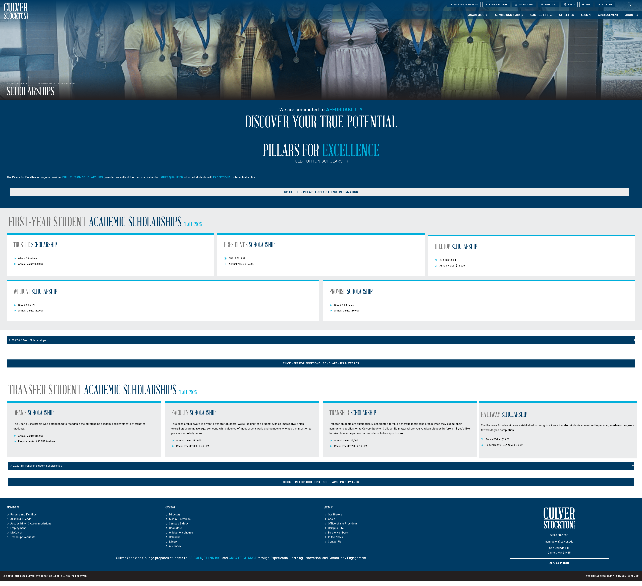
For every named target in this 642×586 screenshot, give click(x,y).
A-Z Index (175, 546)
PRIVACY (621, 576)
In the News (335, 537)
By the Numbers (338, 532)
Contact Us (335, 541)
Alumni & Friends (20, 519)
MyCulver (16, 532)
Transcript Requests (23, 537)
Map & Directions (180, 519)
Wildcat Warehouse (181, 532)
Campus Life (539, 15)
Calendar (174, 537)
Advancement (608, 15)
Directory (175, 514)
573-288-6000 (559, 535)
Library (173, 541)
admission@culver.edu (559, 541)
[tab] (321, 340)
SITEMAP (633, 576)
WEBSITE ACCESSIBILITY (600, 576)
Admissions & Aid (507, 15)
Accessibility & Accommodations (30, 523)
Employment (18, 528)
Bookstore (175, 528)
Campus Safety (178, 523)
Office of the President (342, 523)
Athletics (566, 15)
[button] (319, 192)
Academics (476, 15)
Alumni (586, 15)
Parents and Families (23, 514)
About (630, 15)
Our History (335, 514)
